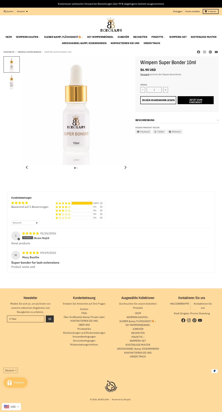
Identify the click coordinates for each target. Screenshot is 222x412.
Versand (144, 74)
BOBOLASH (103, 399)
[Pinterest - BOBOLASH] (210, 52)
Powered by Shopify (121, 399)
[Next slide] (125, 167)
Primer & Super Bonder (29, 52)
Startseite (8, 52)
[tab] (75, 168)
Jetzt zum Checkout (195, 101)
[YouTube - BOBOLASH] (216, 52)
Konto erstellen (192, 11)
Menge (143, 85)
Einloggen (177, 11)
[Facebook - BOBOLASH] (198, 52)
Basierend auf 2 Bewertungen (29, 207)
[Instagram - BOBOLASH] (204, 52)
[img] (31, 233)
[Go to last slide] (27, 167)
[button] (63, 203)
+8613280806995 (179, 303)
